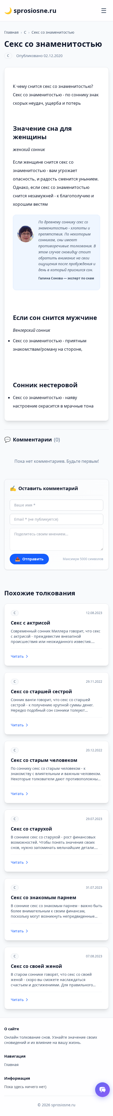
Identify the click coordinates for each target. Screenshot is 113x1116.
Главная (11, 32)
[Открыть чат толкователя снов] (102, 1089)
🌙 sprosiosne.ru (30, 10)
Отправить (29, 559)
